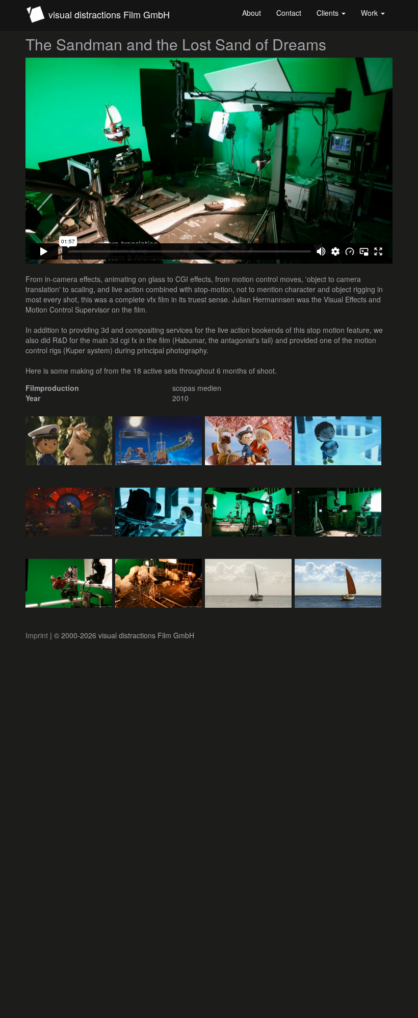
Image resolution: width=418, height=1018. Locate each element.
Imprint (36, 635)
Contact (288, 13)
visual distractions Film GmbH (109, 14)
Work (370, 13)
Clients (329, 13)
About (251, 13)
